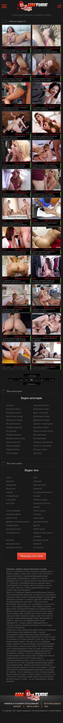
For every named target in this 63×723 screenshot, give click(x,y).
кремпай (37, 544)
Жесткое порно (13, 424)
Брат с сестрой (40, 413)
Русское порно (40, 449)
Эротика (37, 453)
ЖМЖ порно (39, 529)
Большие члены (13, 413)
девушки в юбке (40, 522)
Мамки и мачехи (13, 435)
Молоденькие (39, 438)
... (16, 380)
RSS (46, 706)
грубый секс (11, 518)
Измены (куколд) (14, 427)
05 (26, 380)
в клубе (9, 492)
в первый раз (12, 496)
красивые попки (40, 540)
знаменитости (13, 533)
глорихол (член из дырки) (41, 505)
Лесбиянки (11, 431)
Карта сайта (33, 706)
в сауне (36, 496)
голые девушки (13, 511)
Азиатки (10, 405)
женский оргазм (13, 529)
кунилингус (38, 547)
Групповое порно (41, 416)
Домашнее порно (41, 420)
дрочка (36, 525)
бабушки (37, 481)
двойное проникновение (17, 522)
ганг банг (10, 503)
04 (21, 380)
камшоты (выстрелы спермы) (43, 535)
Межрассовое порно (16, 438)
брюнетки (10, 488)
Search (59, 6)
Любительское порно (43, 431)
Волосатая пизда (14, 416)
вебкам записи (40, 499)
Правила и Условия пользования (21, 704)
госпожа (37, 514)
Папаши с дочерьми (42, 442)
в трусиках (11, 499)
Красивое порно (41, 427)
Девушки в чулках (14, 420)
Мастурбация (39, 435)
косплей (10, 540)
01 (11, 380)
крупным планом (14, 547)
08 (42, 380)
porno (8, 477)
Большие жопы (13, 409)
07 (37, 380)
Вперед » (31, 384)
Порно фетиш (12, 449)
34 (52, 380)
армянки (10, 481)
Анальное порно (41, 405)
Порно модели (13, 446)
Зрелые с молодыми (43, 424)
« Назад (32, 376)
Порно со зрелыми (42, 446)
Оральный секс (13, 442)
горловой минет (13, 514)
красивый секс (13, 544)
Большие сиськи (41, 409)
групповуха (38, 518)
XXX (35, 477)
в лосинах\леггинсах (42, 492)
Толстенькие (12, 453)
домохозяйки (12, 525)
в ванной (37, 488)
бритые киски (39, 485)
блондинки (11, 485)
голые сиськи (39, 511)
